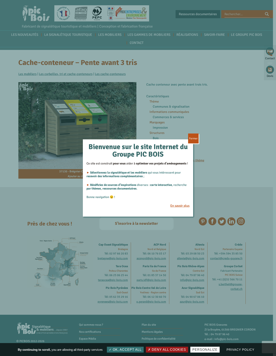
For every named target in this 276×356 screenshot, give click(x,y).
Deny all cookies (168, 349)
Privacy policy (240, 349)
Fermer (193, 138)
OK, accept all (127, 349)
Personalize (205, 349)
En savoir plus (180, 206)
